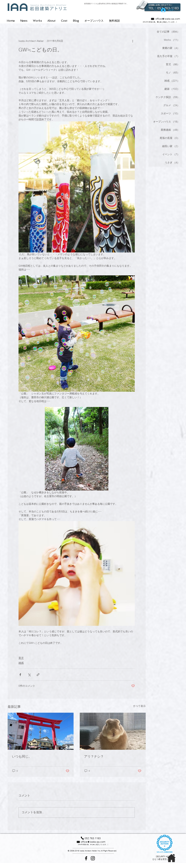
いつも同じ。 (22, 756)
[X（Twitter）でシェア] (29, 674)
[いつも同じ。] (41, 731)
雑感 (21, 663)
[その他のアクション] (132, 41)
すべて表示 (139, 706)
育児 (21, 658)
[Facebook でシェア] (20, 674)
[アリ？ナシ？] (113, 731)
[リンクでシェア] (38, 674)
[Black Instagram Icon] (93, 858)
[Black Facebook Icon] (86, 858)
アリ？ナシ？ (94, 756)
